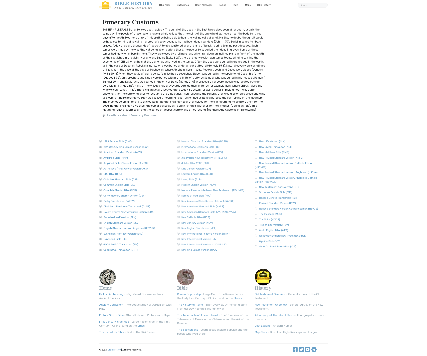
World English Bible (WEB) (273, 230)
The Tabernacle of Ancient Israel (197, 315)
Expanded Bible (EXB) (115, 239)
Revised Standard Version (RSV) (277, 203)
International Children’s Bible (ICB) (200, 146)
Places (238, 298)
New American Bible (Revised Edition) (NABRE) (207, 201)
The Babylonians (187, 329)
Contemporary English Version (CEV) (124, 195)
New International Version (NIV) (199, 239)
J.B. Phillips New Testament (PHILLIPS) (204, 157)
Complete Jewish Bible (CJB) (120, 190)
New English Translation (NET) (198, 228)
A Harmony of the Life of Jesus (275, 315)
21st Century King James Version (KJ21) (126, 146)
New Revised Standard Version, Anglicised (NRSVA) (288, 172)
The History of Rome (190, 304)
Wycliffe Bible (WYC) (270, 241)
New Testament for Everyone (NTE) (279, 187)
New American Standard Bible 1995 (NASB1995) (208, 212)
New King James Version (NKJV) (199, 249)
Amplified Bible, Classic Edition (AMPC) (125, 163)
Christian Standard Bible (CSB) (120, 179)
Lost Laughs (262, 325)
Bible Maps (164, 5)
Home (105, 288)
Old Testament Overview (270, 294)
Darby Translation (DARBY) (119, 201)
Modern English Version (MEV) (198, 184)
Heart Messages (203, 5)
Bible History (264, 5)
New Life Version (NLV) (272, 141)
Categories (183, 5)
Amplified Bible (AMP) (115, 157)
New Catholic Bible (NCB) (195, 217)
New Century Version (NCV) (197, 222)
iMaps (248, 5)
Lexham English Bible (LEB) (197, 173)
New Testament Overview (271, 304)
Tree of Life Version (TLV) (274, 224)
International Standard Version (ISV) (202, 152)
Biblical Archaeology (112, 294)
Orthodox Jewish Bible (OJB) (275, 192)
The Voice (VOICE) (269, 219)
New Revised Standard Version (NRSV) (281, 157)
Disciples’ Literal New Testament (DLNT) (126, 206)
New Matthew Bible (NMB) (274, 152)
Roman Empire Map (189, 294)
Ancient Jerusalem (111, 304)
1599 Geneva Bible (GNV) (117, 141)
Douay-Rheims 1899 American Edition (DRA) (128, 212)
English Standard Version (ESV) (121, 222)
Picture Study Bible (111, 315)
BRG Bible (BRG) (112, 173)
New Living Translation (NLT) (275, 146)
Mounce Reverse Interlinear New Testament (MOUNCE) (212, 190)
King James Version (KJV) (196, 168)
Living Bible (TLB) (191, 179)
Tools (235, 5)
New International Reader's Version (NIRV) (205, 233)
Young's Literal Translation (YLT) (277, 246)
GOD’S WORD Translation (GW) (120, 244)
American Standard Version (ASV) (122, 152)
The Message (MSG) (270, 214)
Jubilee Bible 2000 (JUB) (195, 163)
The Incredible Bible (111, 332)
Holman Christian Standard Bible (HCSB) (204, 141)
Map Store (261, 332)
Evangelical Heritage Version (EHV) (123, 233)
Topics (222, 5)
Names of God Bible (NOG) (196, 195)
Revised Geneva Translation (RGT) (278, 197)
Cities (141, 325)
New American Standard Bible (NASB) (202, 206)
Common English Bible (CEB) (119, 184)
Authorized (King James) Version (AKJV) (126, 168)
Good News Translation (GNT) (120, 249)
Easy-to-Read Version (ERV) (119, 217)
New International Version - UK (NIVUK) (204, 244)
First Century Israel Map (114, 321)
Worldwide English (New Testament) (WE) (282, 235)
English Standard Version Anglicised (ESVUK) (129, 228)
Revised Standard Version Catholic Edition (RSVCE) (288, 208)
